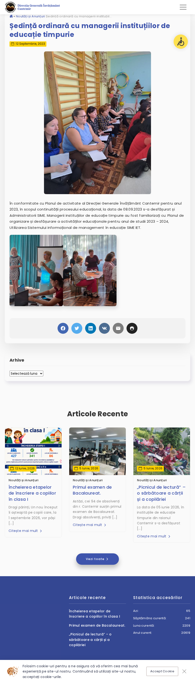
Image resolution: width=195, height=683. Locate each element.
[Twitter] (76, 328)
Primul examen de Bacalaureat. (92, 490)
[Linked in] (90, 328)
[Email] (118, 328)
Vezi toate (95, 559)
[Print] (132, 328)
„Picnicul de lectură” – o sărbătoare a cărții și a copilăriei (161, 493)
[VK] (104, 328)
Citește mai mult (24, 530)
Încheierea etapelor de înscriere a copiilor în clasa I (32, 493)
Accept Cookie (162, 671)
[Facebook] (63, 328)
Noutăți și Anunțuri (30, 16)
